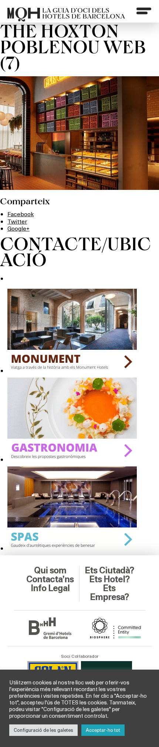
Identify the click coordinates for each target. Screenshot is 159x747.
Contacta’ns (50, 579)
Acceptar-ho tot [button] (103, 730)
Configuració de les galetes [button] (43, 730)
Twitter (17, 221)
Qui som (50, 570)
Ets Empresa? (109, 593)
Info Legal (50, 588)
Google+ (18, 228)
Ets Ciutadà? (109, 570)
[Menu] (144, 10)
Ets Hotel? (109, 579)
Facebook (20, 214)
